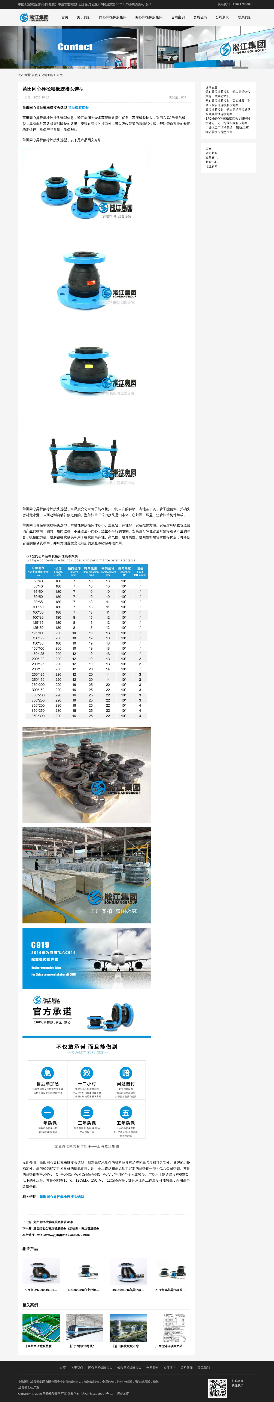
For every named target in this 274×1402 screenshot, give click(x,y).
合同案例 (178, 17)
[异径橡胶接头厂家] (34, 17)
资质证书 (200, 17)
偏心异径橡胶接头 (148, 17)
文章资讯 (211, 157)
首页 (64, 17)
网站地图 (123, 1393)
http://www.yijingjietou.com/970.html (63, 1234)
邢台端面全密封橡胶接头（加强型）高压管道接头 (66, 1228)
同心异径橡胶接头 (113, 17)
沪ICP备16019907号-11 (97, 1393)
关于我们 (84, 17)
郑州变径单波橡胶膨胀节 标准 (53, 1222)
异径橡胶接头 (78, 107)
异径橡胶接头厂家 (55, 1393)
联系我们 (245, 17)
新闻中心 (211, 162)
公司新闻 (222, 17)
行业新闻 (211, 166)
